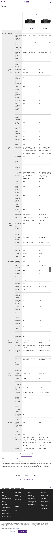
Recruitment (43, 499)
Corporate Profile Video (45, 496)
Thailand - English (6, 521)
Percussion (4, 505)
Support (34, 475)
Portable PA (4, 510)
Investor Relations (44, 507)
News (16, 503)
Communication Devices (6, 514)
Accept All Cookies (23, 531)
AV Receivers (17, 488)
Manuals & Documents (32, 501)
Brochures (29, 499)
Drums (3, 501)
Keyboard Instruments (6, 496)
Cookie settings (16, 528)
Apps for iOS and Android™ (7, 516)
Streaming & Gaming (5, 513)
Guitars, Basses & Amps (6, 499)
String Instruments (5, 504)
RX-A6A (22, 488)
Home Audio (7, 488)
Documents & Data (31, 504)
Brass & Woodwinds (5, 502)
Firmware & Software (31, 502)
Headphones (4, 508)
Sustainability (43, 508)
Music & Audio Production (6, 498)
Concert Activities (18, 499)
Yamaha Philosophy (44, 501)
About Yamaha (43, 492)
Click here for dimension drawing (9, 459)
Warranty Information (31, 498)
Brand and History (44, 505)
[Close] (51, 523)
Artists (16, 510)
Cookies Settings (13, 531)
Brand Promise (43, 498)
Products (12, 488)
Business (48, 521)
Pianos (3, 495)
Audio (3, 488)
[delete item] (36, 14)
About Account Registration (33, 496)
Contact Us (30, 495)
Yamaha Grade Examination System (20, 497)
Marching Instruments (6, 507)
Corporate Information (45, 495)
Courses (16, 495)
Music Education (18, 492)
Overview (18, 475)
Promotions (17, 506)
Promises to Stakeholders (45, 502)
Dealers (16, 513)
